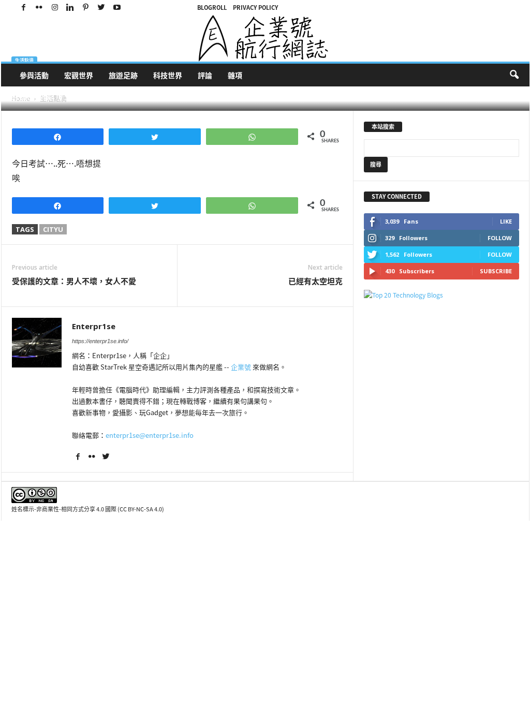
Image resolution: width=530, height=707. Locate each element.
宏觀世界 (78, 75)
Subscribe (496, 271)
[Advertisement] (441, 375)
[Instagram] (55, 7)
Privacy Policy (255, 7)
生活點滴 (24, 60)
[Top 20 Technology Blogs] (441, 295)
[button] (514, 75)
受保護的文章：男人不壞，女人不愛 (74, 281)
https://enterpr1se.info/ (100, 341)
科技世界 (167, 75)
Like (506, 221)
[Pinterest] (86, 7)
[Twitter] (101, 7)
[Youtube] (117, 7)
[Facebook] (24, 7)
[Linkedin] (70, 7)
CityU (53, 229)
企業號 (241, 367)
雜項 (235, 75)
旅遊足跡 (123, 75)
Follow (500, 238)
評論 (205, 75)
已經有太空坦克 (315, 281)
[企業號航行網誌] (265, 38)
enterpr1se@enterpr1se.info (150, 435)
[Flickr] (39, 7)
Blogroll (212, 7)
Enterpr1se (36, 97)
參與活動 (34, 75)
